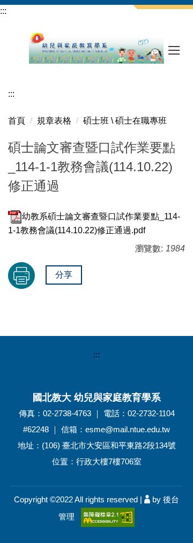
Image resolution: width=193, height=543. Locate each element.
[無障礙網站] (108, 516)
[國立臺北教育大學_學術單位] (96, 47)
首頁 (16, 120)
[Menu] (174, 50)
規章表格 (54, 120)
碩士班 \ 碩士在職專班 (125, 120)
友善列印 (21, 275)
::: (3, 11)
